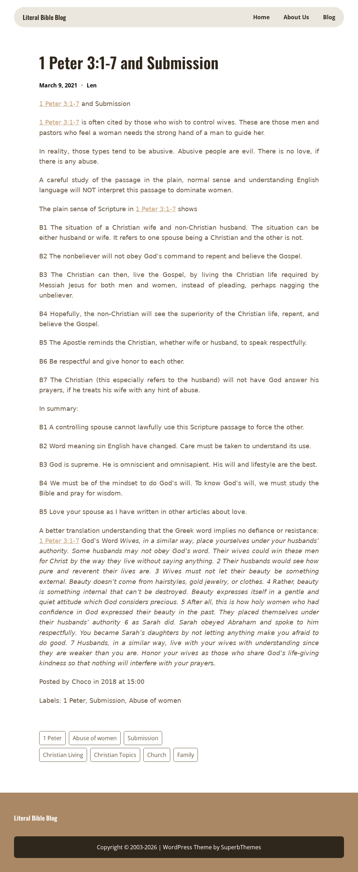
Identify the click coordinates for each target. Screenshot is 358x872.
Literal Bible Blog (44, 17)
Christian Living (63, 755)
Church (156, 755)
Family (185, 755)
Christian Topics (115, 755)
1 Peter (52, 738)
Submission (143, 738)
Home (261, 17)
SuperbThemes (241, 847)
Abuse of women (95, 738)
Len (92, 85)
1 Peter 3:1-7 (59, 103)
